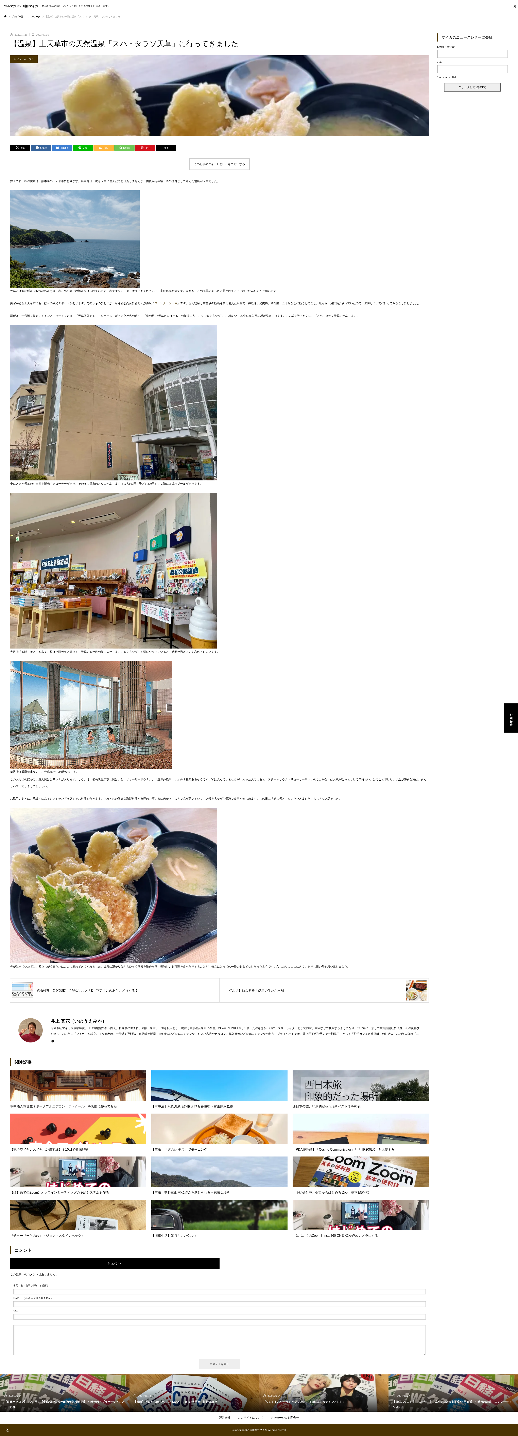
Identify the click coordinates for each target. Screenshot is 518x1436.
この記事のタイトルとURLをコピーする (219, 164)
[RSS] (515, 6)
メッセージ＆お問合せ (285, 1417)
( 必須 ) (30, 1285)
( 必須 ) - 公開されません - (32, 1298)
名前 (440, 62)
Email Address (446, 47)
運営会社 (224, 1417)
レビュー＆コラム (24, 59)
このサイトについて (250, 1417)
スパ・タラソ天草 (166, 303)
